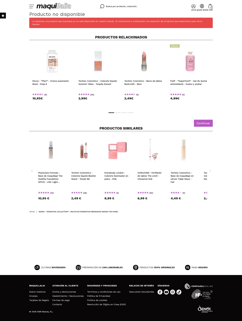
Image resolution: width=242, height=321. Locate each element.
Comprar (52, 103)
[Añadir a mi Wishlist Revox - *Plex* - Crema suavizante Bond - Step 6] (52, 47)
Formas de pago (61, 300)
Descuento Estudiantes (141, 292)
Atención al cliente (65, 285)
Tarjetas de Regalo (39, 300)
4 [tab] (130, 112)
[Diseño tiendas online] (205, 309)
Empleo (33, 296)
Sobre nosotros (37, 292)
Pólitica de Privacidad (98, 296)
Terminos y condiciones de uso (103, 292)
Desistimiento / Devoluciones (68, 296)
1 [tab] (111, 112)
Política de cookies (97, 300)
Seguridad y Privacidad (102, 285)
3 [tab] (124, 112)
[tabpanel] (52, 75)
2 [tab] (118, 112)
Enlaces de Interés (141, 285)
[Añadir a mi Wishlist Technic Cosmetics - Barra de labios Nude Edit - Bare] (144, 47)
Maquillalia (37, 285)
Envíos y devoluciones (64, 292)
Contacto (57, 304)
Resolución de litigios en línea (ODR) (106, 304)
